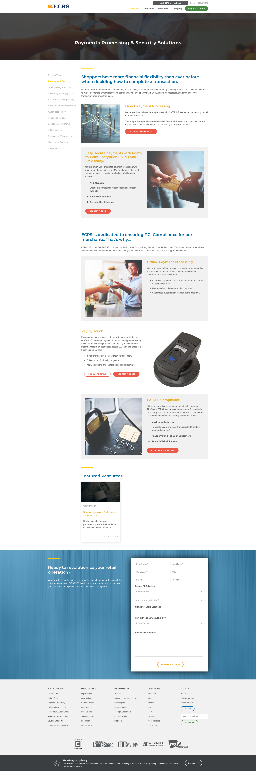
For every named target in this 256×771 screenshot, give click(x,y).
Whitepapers (119, 703)
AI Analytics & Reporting (61, 99)
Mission (151, 698)
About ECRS (153, 694)
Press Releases (154, 721)
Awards (151, 703)
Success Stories (120, 707)
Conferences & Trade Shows (125, 698)
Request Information (141, 131)
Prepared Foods (56, 118)
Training (117, 694)
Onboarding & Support (60, 87)
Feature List (53, 694)
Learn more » (76, 766)
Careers (151, 716)
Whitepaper (89, 506)
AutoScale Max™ (57, 112)
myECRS (188, 709)
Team (150, 712)
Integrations (54, 148)
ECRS (58, 6)
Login (192, 3)
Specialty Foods (87, 716)
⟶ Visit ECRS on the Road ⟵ (170, 3)
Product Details (97, 374)
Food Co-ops (86, 712)
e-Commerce (55, 130)
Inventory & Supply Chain (61, 93)
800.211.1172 (203, 3)
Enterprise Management (61, 136)
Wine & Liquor (87, 698)
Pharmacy (85, 721)
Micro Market (86, 707)
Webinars (118, 721)
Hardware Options (58, 142)
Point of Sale (55, 75)
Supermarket (86, 694)
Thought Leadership (122, 712)
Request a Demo (98, 211)
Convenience (86, 725)
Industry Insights (121, 716)
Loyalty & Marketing (59, 124)
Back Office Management (62, 105)
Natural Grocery (87, 703)
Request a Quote (126, 374)
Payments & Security (59, 81)
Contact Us (152, 725)
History (151, 707)
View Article (109, 536)
